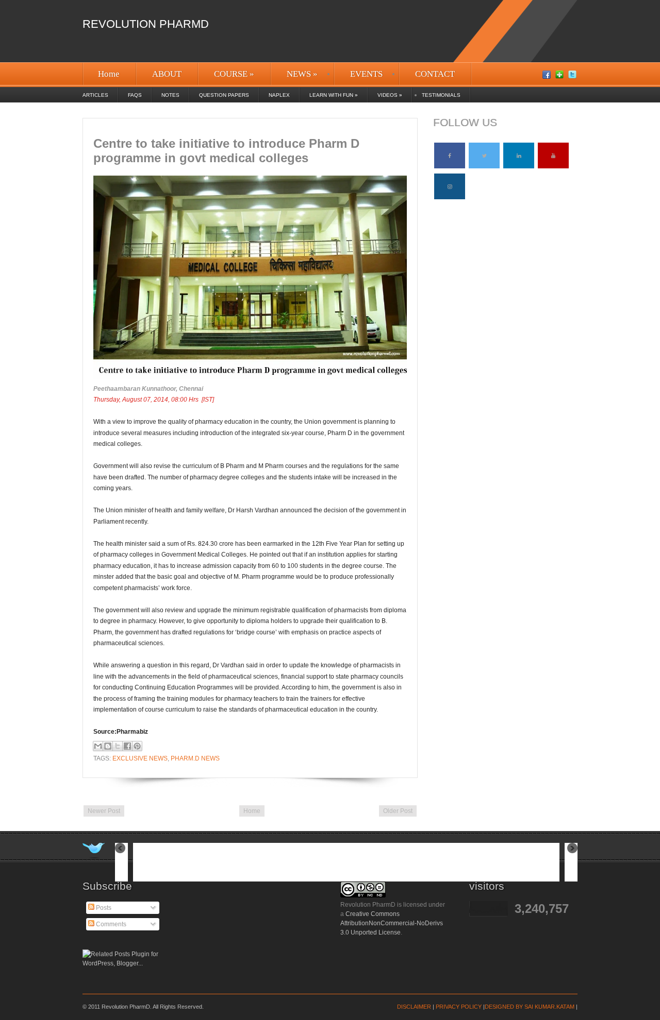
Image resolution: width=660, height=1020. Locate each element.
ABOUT (167, 74)
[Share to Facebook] (127, 746)
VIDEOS (389, 95)
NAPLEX (279, 95)
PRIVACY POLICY (459, 1007)
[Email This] (98, 746)
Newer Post (104, 811)
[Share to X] (117, 746)
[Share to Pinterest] (137, 746)
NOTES (170, 95)
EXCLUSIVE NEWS (140, 758)
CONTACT (435, 74)
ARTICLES (95, 95)
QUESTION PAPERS (224, 95)
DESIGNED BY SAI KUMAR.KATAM (529, 1007)
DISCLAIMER (414, 1007)
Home (109, 74)
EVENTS (366, 74)
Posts (102, 907)
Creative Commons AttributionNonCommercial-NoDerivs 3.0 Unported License (391, 923)
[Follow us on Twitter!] (93, 850)
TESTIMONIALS (441, 95)
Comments (110, 924)
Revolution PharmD (145, 24)
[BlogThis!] (108, 746)
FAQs (135, 95)
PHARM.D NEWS (195, 758)
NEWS (302, 74)
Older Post (397, 811)
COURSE (234, 74)
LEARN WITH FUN (333, 95)
